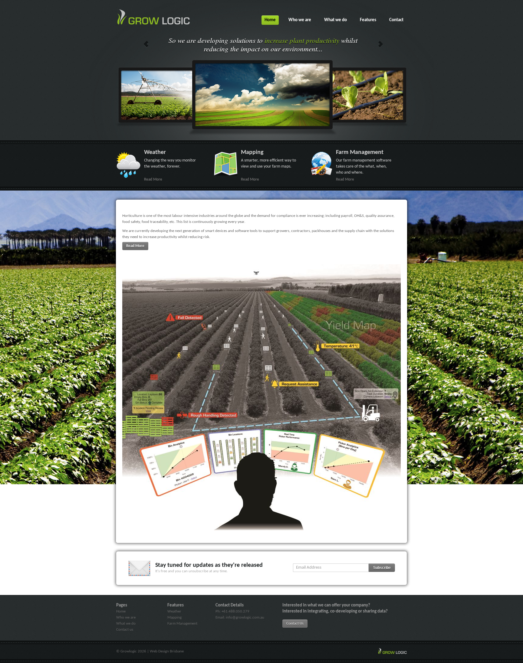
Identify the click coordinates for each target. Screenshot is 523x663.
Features (368, 20)
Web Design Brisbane (167, 651)
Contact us (124, 630)
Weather (174, 611)
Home (270, 20)
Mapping (174, 617)
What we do (335, 20)
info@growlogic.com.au (245, 617)
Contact (396, 20)
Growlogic (128, 651)
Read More (135, 246)
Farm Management (182, 623)
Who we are (299, 20)
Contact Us (295, 623)
